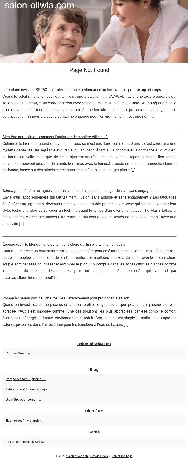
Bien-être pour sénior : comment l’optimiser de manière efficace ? (55, 137)
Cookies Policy (100, 456)
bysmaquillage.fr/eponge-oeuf (27, 277)
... (152, 116)
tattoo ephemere (35, 197)
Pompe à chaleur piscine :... (26, 379)
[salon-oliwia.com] (94, 31)
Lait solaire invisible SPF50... (26, 442)
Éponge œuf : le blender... (24, 420)
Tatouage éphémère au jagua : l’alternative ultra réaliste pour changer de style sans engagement (80, 191)
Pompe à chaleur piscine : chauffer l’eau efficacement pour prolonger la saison (65, 298)
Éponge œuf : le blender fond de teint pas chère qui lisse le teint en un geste (63, 244)
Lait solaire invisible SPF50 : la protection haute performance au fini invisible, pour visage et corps (81, 90)
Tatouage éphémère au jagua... (28, 389)
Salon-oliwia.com (77, 456)
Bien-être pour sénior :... (23, 399)
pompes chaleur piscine (141, 305)
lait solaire (116, 103)
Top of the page (122, 456)
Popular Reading (18, 353)
